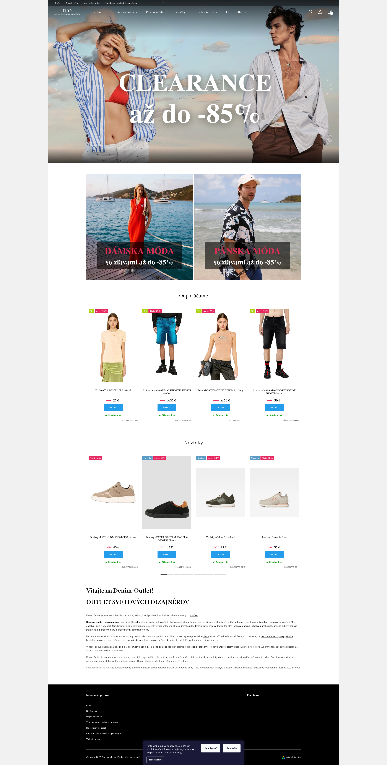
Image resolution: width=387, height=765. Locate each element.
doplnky (140, 622)
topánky (237, 626)
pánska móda (112, 622)
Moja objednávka (91, 3)
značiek (194, 615)
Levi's (224, 622)
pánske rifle (266, 626)
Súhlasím (232, 748)
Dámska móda (94, 622)
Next (298, 362)
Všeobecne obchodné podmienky (121, 3)
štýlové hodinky (140, 646)
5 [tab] (190, 574)
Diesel (209, 622)
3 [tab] (177, 574)
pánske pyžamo (104, 640)
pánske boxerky (122, 640)
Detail (113, 407)
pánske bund (127, 661)
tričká (220, 626)
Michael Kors (109, 626)
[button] (58, 86)
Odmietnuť (211, 748)
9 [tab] (217, 574)
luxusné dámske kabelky (163, 646)
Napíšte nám (72, 3)
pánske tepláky (107, 629)
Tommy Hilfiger (181, 622)
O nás (57, 3)
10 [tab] (223, 574)
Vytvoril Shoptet (293, 757)
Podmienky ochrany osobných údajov (103, 733)
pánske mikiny (280, 626)
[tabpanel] (113, 365)
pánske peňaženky (160, 640)
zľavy (206, 636)
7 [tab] (203, 574)
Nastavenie (155, 759)
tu (181, 752)
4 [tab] (183, 574)
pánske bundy (123, 629)
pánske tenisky (141, 629)
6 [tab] (197, 574)
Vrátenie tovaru (93, 739)
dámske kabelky (250, 626)
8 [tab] (210, 574)
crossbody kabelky (197, 646)
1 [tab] (164, 574)
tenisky (227, 626)
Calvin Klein (236, 622)
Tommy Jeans (197, 622)
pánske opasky (139, 640)
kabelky (263, 622)
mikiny (212, 626)
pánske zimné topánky (272, 636)
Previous (89, 362)
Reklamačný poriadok (96, 727)
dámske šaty (200, 626)
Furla (97, 626)
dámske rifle (186, 626)
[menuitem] (98, 12)
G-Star (216, 622)
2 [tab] (170, 574)
